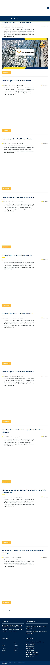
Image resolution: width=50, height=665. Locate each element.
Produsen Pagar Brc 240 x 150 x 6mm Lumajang (36, 626)
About (3, 643)
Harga (3, 652)
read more (6, 72)
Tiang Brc (3, 648)
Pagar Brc (16, 645)
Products (3, 645)
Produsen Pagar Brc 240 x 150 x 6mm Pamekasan (36, 631)
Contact (15, 652)
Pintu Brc (16, 648)
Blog (15, 643)
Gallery (15, 650)
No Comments (45, 85)
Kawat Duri (4, 650)
